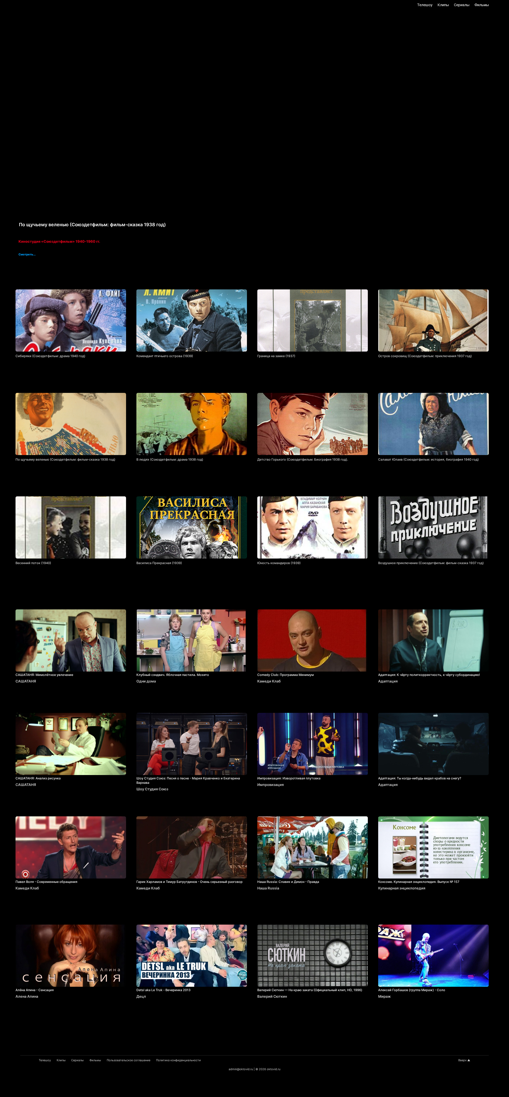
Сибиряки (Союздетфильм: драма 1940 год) (50, 356)
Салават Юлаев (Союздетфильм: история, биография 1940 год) (428, 459)
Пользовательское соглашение (128, 1060)
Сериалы (461, 5)
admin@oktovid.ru (241, 1069)
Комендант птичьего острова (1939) (164, 356)
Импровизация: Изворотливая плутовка (289, 778)
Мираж (384, 996)
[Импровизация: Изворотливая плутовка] (312, 744)
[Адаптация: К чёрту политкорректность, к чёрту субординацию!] (433, 640)
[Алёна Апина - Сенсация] (71, 956)
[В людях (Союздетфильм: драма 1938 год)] (191, 424)
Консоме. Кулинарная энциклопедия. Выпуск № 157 (418, 882)
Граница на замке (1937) (276, 356)
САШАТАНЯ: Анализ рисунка (38, 778)
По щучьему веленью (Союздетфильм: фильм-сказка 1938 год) (65, 459)
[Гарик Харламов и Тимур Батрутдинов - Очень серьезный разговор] (191, 847)
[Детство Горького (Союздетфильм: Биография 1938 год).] (312, 424)
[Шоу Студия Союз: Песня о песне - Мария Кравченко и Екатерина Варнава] (191, 744)
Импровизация (270, 785)
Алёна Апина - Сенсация (35, 990)
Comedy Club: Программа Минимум (285, 675)
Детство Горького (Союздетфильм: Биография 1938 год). (302, 459)
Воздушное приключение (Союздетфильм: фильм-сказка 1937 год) (431, 563)
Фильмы (481, 5)
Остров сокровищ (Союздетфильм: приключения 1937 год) (425, 356)
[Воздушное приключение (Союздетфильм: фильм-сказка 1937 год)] (433, 527)
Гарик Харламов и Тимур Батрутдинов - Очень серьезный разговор (189, 882)
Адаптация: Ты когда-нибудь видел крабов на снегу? (419, 778)
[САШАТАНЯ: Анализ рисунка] (71, 744)
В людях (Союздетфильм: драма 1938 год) (169, 459)
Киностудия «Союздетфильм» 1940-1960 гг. (59, 241)
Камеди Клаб (269, 681)
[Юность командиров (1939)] (312, 527)
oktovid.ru (273, 1069)
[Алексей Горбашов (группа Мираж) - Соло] (433, 956)
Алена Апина (27, 996)
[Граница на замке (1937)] (312, 320)
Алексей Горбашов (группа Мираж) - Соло (411, 990)
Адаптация (388, 681)
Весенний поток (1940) (33, 563)
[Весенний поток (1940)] (71, 527)
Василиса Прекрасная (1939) (159, 563)
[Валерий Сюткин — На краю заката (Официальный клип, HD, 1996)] (312, 956)
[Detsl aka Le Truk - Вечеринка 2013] (191, 956)
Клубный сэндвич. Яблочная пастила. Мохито (172, 675)
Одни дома (146, 681)
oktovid (24, 5)
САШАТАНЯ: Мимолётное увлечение (44, 675)
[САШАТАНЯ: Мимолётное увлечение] (71, 640)
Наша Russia (268, 888)
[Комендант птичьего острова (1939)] (191, 320)
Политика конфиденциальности (178, 1060)
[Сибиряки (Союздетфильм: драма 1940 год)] (71, 320)
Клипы (443, 5)
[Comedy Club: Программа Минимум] (312, 640)
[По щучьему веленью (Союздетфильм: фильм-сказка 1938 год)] (71, 424)
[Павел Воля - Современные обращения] (71, 847)
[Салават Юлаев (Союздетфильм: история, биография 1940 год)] (433, 424)
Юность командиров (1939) (279, 563)
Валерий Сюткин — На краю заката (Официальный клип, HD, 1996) (309, 990)
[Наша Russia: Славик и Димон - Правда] (312, 847)
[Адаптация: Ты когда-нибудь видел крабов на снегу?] (433, 744)
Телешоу (424, 5)
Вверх (462, 1060)
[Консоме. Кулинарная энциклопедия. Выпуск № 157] (433, 847)
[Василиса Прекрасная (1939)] (191, 527)
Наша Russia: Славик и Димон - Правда (288, 882)
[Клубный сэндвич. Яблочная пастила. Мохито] (191, 640)
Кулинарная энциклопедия (401, 888)
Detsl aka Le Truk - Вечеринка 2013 (163, 990)
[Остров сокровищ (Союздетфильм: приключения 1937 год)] (433, 320)
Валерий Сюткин (272, 996)
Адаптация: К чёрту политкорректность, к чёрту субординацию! (429, 675)
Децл (141, 996)
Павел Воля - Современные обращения (46, 882)
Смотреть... (27, 254)
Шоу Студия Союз (152, 789)
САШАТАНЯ (26, 681)
